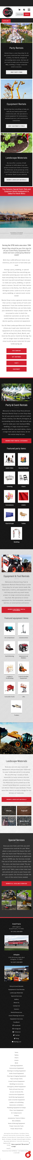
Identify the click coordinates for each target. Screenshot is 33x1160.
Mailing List (17, 1042)
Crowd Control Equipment (16, 1081)
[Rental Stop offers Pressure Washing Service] (24, 899)
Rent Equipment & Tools (16, 126)
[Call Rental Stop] (24, 10)
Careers (16, 1009)
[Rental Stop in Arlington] (16, 981)
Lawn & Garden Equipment (16, 1100)
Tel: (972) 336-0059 (16, 931)
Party (16, 363)
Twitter (17, 1035)
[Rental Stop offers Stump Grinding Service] (24, 909)
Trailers (16, 1115)
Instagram (17, 1028)
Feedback (16, 1022)
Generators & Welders (16, 1105)
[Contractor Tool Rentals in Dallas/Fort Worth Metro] (16, 89)
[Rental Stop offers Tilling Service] (9, 909)
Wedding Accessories (16, 1084)
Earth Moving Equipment (16, 1097)
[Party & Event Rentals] (16, 400)
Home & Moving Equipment (16, 1123)
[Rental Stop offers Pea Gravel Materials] (9, 825)
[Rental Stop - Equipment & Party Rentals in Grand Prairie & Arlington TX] (8, 16)
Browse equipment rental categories (16, 610)
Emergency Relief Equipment (16, 1086)
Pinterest (17, 1032)
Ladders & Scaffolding (16, 1102)
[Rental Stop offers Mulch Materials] (9, 815)
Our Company (16, 350)
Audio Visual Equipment (16, 1073)
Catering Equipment (16, 1065)
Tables (16, 1055)
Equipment (16, 369)
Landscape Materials (16, 993)
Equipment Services (16, 1019)
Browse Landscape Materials (16, 179)
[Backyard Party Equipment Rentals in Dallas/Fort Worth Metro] (16, 33)
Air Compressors (16, 1113)
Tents (16, 1052)
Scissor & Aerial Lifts (16, 1092)
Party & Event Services (16, 1089)
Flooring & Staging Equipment (16, 1076)
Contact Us (16, 1006)
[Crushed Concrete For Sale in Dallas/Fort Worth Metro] (16, 143)
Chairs (17, 1057)
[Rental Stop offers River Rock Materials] (24, 825)
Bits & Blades (16, 1121)
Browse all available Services (16, 883)
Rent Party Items (16, 72)
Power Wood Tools (16, 1128)
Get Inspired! (16, 357)
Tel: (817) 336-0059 (16, 962)
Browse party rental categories (17, 440)
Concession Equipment (16, 1068)
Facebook (17, 1025)
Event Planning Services (16, 1015)
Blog (17, 1038)
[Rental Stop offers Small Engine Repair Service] (9, 899)
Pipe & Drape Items (16, 1079)
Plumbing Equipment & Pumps (16, 1107)
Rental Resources (16, 1012)
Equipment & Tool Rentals (16, 989)
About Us (16, 1002)
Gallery (16, 999)
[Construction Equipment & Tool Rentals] (16, 572)
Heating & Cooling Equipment (16, 1071)
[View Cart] (19, 10)
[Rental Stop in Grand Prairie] (16, 950)
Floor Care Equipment (16, 1110)
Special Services (16, 996)
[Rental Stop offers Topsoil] (24, 815)
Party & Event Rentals (16, 986)
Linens (16, 1060)
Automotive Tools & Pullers (16, 1118)
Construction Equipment (16, 1094)
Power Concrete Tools (17, 1126)
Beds (16, 1063)
